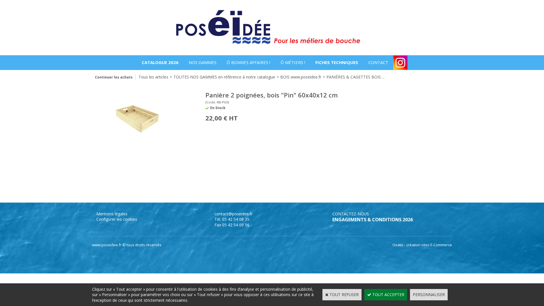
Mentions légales (112, 213)
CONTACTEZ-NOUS (350, 213)
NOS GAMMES (202, 62)
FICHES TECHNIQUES (336, 62)
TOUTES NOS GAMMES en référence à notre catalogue (224, 77)
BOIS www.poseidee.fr (300, 77)
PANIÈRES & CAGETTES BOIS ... (355, 77)
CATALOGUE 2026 (160, 62)
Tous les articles (153, 77)
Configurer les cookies (116, 219)
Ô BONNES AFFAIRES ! (248, 62)
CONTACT (378, 62)
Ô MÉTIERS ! (292, 62)
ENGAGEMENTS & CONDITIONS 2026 (372, 219)
